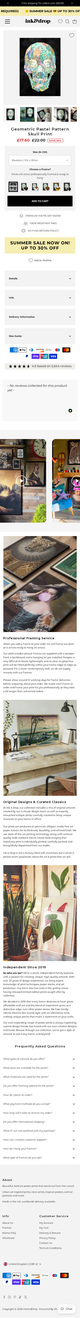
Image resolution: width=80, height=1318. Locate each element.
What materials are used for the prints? (26, 1076)
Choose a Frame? (40, 169)
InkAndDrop (30, 1309)
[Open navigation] (10, 21)
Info (11, 297)
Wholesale (8, 1238)
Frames (6, 1227)
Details (13, 278)
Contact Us (45, 1242)
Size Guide (15, 336)
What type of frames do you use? (22, 1157)
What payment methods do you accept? (26, 1103)
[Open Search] (67, 21)
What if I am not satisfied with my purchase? (29, 1130)
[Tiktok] (20, 1298)
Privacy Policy (47, 1238)
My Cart (43, 1227)
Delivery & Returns (50, 1232)
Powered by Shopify (51, 1309)
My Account (46, 1222)
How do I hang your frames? (20, 1148)
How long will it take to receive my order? (27, 1112)
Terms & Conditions (50, 1248)
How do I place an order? (17, 1094)
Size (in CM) (40, 152)
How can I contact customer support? (25, 1139)
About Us (7, 1222)
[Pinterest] (15, 1298)
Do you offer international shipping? (24, 1121)
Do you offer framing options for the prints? (28, 1085)
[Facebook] (4, 1298)
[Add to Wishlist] (72, 35)
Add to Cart (40, 201)
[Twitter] (25, 1298)
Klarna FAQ (9, 1232)
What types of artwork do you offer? (24, 1058)
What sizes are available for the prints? (25, 1067)
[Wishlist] (60, 21)
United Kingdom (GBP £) (23, 1264)
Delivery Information (22, 316)
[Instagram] (9, 1298)
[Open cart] (75, 21)
